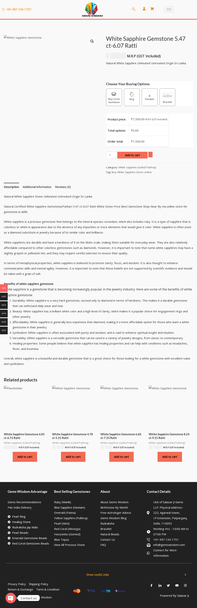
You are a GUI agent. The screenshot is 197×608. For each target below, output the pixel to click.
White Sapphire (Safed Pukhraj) (137, 167)
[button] (92, 41)
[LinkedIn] (160, 585)
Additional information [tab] (37, 187)
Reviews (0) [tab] (63, 187)
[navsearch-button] (133, 9)
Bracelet (167, 102)
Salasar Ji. (183, 595)
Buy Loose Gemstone (114, 100)
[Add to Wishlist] (150, 154)
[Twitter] (168, 585)
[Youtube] (177, 585)
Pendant (149, 99)
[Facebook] (151, 585)
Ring (131, 99)
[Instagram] (185, 585)
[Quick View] (11, 457)
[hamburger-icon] (169, 9)
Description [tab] (11, 187)
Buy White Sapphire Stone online (132, 172)
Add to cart (132, 155)
